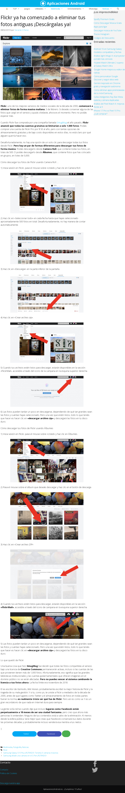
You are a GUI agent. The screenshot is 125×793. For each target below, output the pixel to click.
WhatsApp (93, 8)
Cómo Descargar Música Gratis (108, 23)
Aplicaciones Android (66, 3)
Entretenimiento (74, 8)
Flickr (5, 750)
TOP (15, 8)
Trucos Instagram (101, 34)
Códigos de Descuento (104, 37)
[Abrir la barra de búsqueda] (117, 8)
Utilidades (39, 8)
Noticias (105, 8)
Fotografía (17, 747)
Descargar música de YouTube (107, 30)
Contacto (4, 769)
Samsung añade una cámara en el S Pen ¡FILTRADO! (24, 755)
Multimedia (55, 8)
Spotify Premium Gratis (104, 19)
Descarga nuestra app (10, 783)
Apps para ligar (100, 26)
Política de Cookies (8, 773)
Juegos (27, 8)
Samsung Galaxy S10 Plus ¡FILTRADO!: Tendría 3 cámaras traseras (30, 753)
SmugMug (62, 122)
